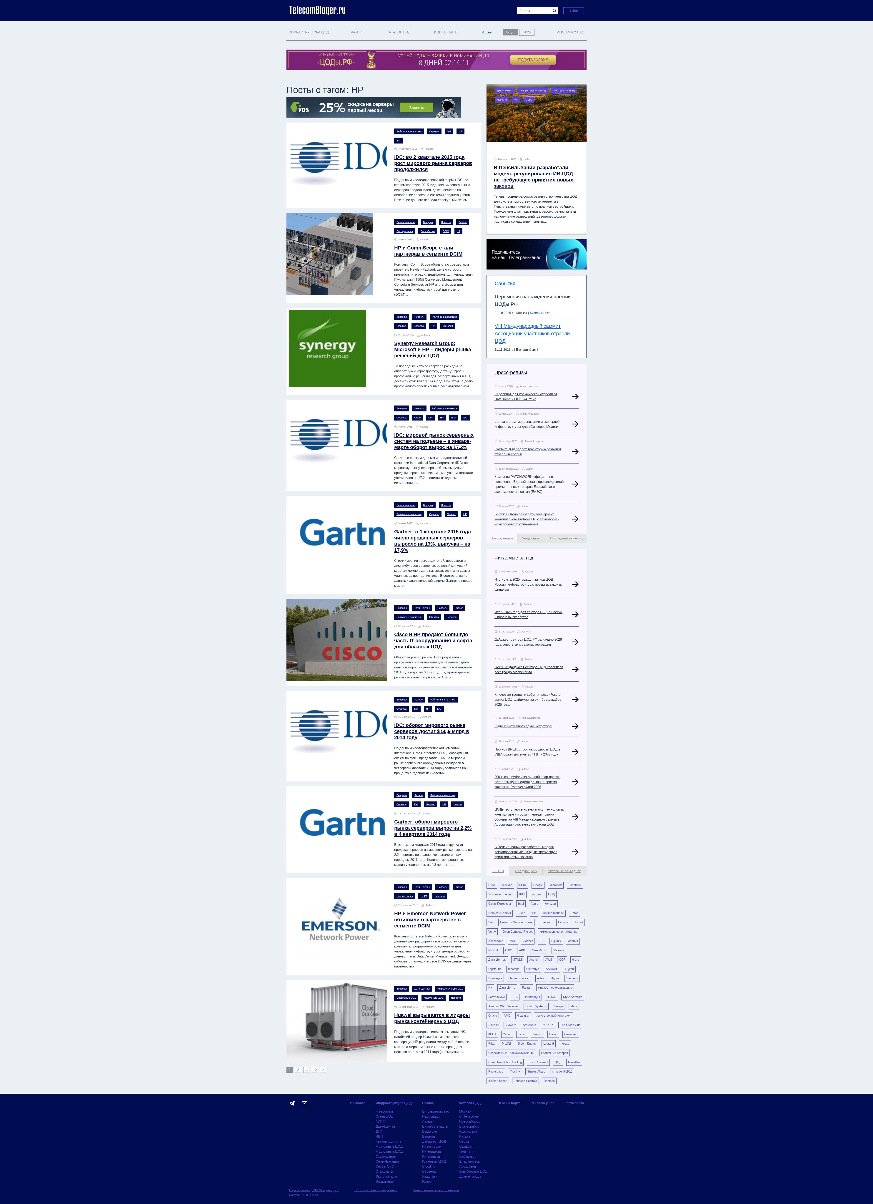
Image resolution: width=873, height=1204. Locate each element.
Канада (559, 1006)
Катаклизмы (431, 1156)
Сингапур (532, 969)
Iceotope (513, 969)
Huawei (551, 997)
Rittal (491, 1043)
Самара (465, 1146)
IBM (453, 417)
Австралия (495, 941)
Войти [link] (573, 10)
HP (460, 131)
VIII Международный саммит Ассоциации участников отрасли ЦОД (532, 333)
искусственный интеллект (554, 1015)
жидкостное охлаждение (555, 987)
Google (538, 885)
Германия (494, 969)
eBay (540, 978)
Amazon (550, 903)
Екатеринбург (470, 1126)
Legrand (548, 1043)
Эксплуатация (404, 231)
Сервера (434, 131)
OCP (562, 959)
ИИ (516, 99)
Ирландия (495, 978)
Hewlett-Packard (519, 978)
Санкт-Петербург (499, 903)
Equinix (556, 941)
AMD (507, 1015)
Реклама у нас (570, 32)
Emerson (440, 896)
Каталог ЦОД (470, 1103)
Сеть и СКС (385, 1166)
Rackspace (495, 1071)
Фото (575, 959)
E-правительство (435, 1111)
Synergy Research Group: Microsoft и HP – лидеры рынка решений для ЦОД (432, 349)
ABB (522, 950)
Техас (522, 1034)
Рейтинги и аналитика (408, 131)
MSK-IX (548, 1025)
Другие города (470, 1176)
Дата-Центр (507, 987)
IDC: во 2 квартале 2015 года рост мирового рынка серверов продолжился (433, 163)
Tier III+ (515, 1071)
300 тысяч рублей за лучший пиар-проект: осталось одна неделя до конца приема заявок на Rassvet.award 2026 (527, 782)
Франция (523, 1015)
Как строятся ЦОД (563, 90)
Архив (487, 32)
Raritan (526, 987)
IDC (398, 140)
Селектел (570, 1034)
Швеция (558, 950)
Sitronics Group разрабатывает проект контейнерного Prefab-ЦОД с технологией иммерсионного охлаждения (526, 519)
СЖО (508, 950)
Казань (464, 1136)
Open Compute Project (518, 931)
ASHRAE (552, 969)
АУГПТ (381, 1121)
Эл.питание (385, 1181)
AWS (548, 959)
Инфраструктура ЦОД (450, 988)
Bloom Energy (527, 1043)
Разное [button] (358, 32)
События (505, 283)
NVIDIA (493, 950)
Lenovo (458, 804)
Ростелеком (496, 997)
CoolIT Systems (536, 1006)
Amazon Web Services (503, 1006)
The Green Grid (570, 1025)
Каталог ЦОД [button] (398, 32)
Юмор (426, 1181)
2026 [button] (527, 32)
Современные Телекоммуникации (511, 1053)
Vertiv (492, 931)
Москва (507, 885)
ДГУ (379, 1131)
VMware (510, 1025)
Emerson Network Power (516, 922)
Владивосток (469, 1161)
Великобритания (499, 913)
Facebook (575, 885)
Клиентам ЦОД (434, 1161)
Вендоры (428, 222)
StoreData (529, 1025)
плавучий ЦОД (562, 1071)
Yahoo (507, 1034)
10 (315, 1070)
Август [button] (510, 32)
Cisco (417, 417)
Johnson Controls (525, 1081)
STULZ (517, 959)
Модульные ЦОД (433, 997)
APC (515, 997)
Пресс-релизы (510, 372)
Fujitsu (569, 969)
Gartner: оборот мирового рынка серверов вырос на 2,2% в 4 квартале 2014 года (433, 828)
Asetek (534, 959)
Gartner (451, 514)
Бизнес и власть (405, 222)
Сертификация (387, 1161)
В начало (357, 1103)
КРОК (492, 1034)
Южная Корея (497, 1081)
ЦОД (551, 894)
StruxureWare (536, 1071)
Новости (446, 222)
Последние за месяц (566, 538)
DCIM (446, 231)
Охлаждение (386, 1156)
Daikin (553, 1034)
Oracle (492, 1015)
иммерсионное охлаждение (558, 931)
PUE (513, 941)
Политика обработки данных (375, 1190)
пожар (565, 1043)
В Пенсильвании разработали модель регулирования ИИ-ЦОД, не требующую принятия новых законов (525, 852)
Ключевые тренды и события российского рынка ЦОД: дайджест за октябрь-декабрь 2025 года (527, 699)
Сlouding (401, 326)
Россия (536, 894)
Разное (463, 222)
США (529, 99)
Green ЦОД (384, 1116)
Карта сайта (574, 1103)
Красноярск (468, 1131)
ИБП (379, 1136)
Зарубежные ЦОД (473, 1171)
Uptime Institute (553, 913)
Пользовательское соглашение (436, 1190)
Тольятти (466, 1151)
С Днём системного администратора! (523, 726)
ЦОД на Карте (444, 32)
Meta (573, 1006)
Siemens (572, 978)
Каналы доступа (388, 1141)
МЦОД (506, 1043)
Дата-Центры (422, 608)
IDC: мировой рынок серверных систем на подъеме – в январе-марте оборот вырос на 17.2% (434, 441)
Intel (521, 903)
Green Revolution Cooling (505, 1062)
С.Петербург (469, 1116)
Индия (555, 978)
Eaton (574, 913)
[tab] (502, 538)
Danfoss (549, 1081)
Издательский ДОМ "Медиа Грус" (314, 1190)
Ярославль (468, 1166)
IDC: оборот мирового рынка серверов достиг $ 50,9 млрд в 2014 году (431, 731)
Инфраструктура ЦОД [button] (309, 32)
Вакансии (429, 1131)
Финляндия (532, 997)
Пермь (464, 1141)
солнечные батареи (554, 1053)
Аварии (428, 1121)
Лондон (493, 1025)
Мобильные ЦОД (406, 997)
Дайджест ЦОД (434, 1141)
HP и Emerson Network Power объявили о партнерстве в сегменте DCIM (430, 920)
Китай (579, 922)
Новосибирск (469, 1121)
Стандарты (384, 1171)
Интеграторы (432, 1151)
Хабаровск (467, 1156)
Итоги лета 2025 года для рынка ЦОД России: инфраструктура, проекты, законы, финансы (528, 584)
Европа (563, 922)
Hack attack (431, 1116)
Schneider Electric (500, 894)
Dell (449, 131)
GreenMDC (539, 950)
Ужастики (429, 1176)
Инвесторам (431, 1146)
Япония (573, 941)
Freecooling (384, 1111)
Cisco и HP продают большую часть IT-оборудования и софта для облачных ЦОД (433, 641)
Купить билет (539, 313)
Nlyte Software (572, 997)
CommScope (428, 231)
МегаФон (574, 1062)
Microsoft (448, 326)
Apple (534, 903)
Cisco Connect (538, 1062)
